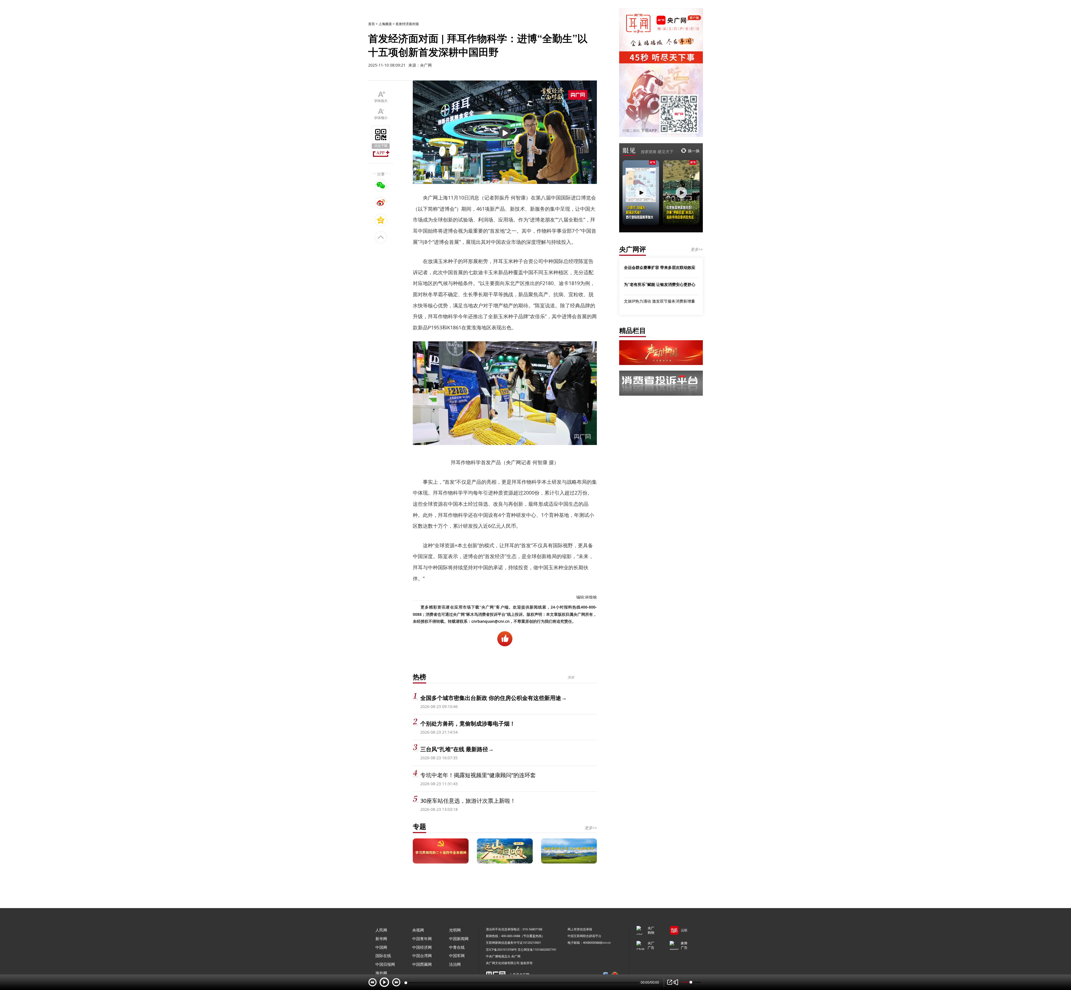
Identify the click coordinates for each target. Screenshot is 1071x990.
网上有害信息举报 (580, 929)
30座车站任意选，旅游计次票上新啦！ (468, 800)
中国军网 (457, 955)
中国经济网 (422, 947)
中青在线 (457, 947)
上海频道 (385, 23)
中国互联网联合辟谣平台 (584, 936)
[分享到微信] (381, 185)
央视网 (418, 930)
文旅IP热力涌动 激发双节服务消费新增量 (659, 301)
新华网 (381, 938)
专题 (419, 826)
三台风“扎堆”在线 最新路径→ (457, 749)
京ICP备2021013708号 (501, 949)
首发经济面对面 (407, 23)
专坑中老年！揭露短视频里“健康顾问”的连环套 (478, 775)
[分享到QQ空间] (381, 220)
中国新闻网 (459, 938)
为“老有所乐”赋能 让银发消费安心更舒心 (659, 284)
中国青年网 (422, 938)
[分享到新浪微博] (381, 202)
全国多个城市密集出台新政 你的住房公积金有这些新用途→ (493, 698)
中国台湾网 (422, 955)
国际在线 (383, 955)
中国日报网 (385, 964)
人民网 (381, 930)
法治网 (455, 964)
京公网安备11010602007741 (537, 949)
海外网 (381, 973)
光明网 (455, 930)
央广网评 (632, 249)
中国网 (381, 947)
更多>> (591, 827)
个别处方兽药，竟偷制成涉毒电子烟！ (467, 723)
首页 (371, 23)
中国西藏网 (422, 964)
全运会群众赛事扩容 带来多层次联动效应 (659, 267)
